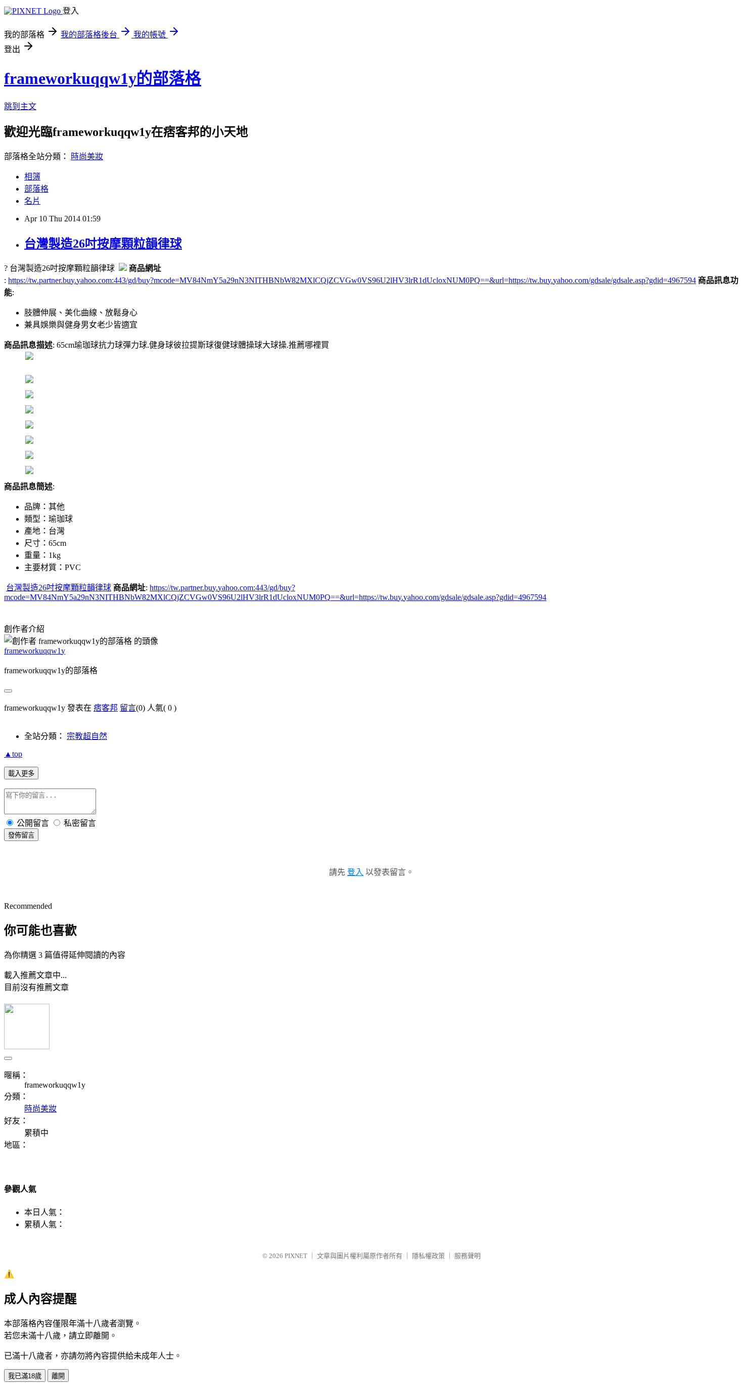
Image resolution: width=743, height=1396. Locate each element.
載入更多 (21, 773)
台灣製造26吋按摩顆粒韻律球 (103, 243)
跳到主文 (20, 106)
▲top (13, 754)
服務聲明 (467, 1256)
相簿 (32, 176)
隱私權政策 (428, 1256)
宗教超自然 (87, 736)
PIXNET (296, 1256)
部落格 (36, 188)
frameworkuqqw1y (34, 650)
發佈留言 (21, 835)
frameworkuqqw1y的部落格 (102, 78)
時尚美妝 (87, 156)
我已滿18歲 (24, 1376)
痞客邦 (106, 708)
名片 (32, 201)
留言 (128, 708)
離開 (58, 1376)
